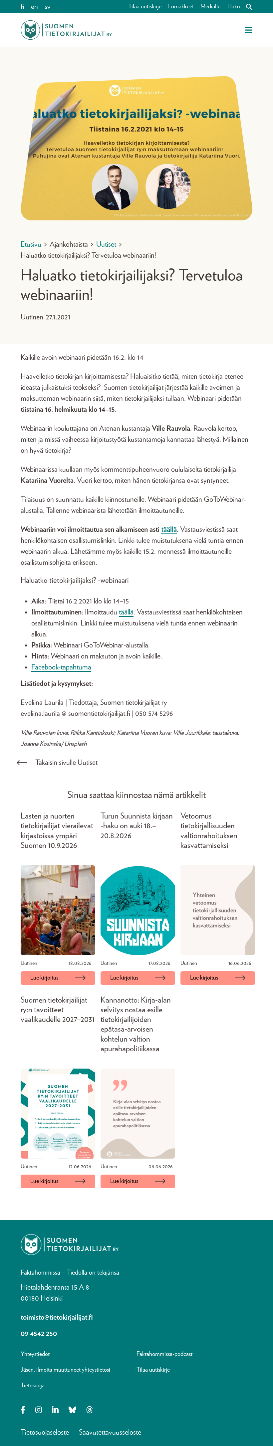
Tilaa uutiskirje (144, 7)
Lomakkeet (181, 7)
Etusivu (31, 244)
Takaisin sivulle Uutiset (66, 762)
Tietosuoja (33, 1386)
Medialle (210, 7)
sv (48, 6)
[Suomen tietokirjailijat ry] (66, 30)
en (34, 6)
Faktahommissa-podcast (164, 1354)
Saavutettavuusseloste (110, 1432)
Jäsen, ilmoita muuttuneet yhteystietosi (65, 1370)
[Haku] (246, 6)
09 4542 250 (39, 1333)
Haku (233, 7)
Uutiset (106, 244)
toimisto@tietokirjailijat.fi (57, 1317)
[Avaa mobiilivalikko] (248, 30)
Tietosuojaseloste (45, 1432)
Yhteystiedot (35, 1354)
